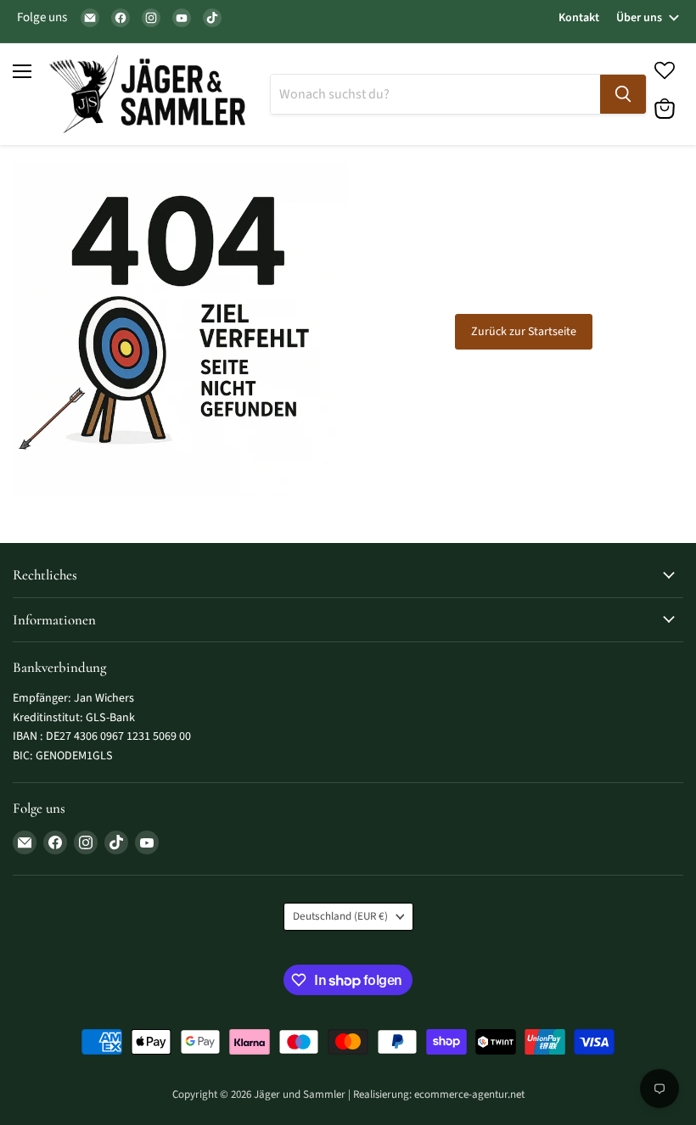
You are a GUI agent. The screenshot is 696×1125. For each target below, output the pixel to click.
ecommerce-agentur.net (469, 1094)
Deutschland (340, 916)
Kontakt (578, 17)
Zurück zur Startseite (523, 331)
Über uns (639, 17)
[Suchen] (623, 94)
